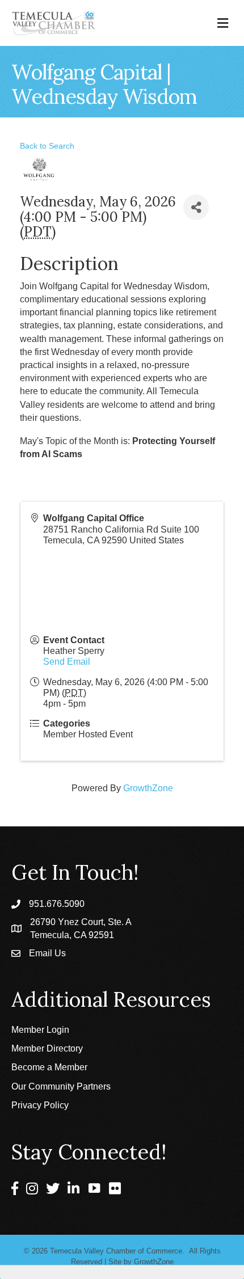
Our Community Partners (61, 1086)
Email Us (47, 953)
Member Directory (47, 1048)
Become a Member (49, 1067)
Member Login (40, 1030)
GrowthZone (148, 788)
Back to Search (47, 145)
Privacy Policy (40, 1105)
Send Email (66, 661)
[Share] (196, 207)
